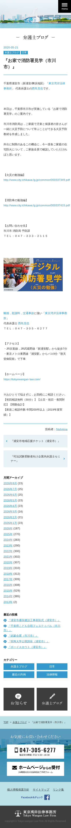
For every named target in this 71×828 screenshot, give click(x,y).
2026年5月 (10, 500)
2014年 (8, 596)
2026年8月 (10, 483)
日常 (24, 52)
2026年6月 (10, 494)
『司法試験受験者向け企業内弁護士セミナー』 (35, 458)
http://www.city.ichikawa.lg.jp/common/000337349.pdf (37, 179)
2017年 (8, 579)
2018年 (8, 573)
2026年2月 (10, 517)
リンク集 (58, 789)
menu (65, 8)
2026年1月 (10, 522)
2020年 (8, 562)
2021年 (8, 556)
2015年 (8, 590)
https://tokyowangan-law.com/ (22, 379)
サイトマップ (41, 789)
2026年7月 (10, 489)
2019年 (8, 568)
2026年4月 (10, 505)
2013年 (8, 602)
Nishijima (61, 429)
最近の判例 (19, 674)
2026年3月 (10, 511)
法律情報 (52, 674)
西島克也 (37, 88)
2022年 (8, 551)
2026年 (8, 528)
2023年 (8, 545)
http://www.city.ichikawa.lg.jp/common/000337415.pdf (37, 205)
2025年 (8, 534)
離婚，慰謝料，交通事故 (19, 313)
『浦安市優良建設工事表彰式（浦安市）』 (34, 620)
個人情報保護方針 (18, 789)
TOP (6, 722)
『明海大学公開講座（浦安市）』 (28, 641)
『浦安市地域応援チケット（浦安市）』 (35, 441)
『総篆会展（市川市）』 (23, 635)
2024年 (8, 539)
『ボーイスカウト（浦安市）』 (27, 647)
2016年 (8, 584)
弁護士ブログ (12, 52)
